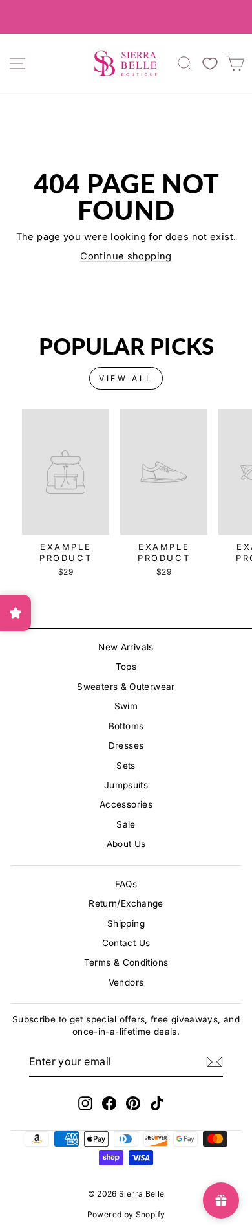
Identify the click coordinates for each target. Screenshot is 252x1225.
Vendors (126, 982)
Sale (125, 824)
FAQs (126, 884)
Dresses (126, 745)
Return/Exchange (126, 903)
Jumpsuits (126, 785)
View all (126, 378)
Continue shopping (125, 256)
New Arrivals (125, 647)
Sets (125, 765)
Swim (126, 706)
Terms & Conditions (126, 962)
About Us (126, 844)
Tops (126, 666)
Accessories (126, 804)
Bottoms (126, 726)
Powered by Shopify (126, 1214)
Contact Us (126, 943)
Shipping (126, 923)
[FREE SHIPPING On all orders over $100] (126, 16)
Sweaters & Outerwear (125, 686)
